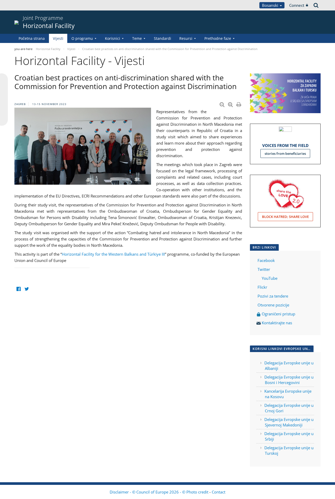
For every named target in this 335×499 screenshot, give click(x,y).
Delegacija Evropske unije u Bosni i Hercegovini (289, 379)
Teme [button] (137, 38)
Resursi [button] (185, 38)
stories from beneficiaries (285, 153)
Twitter (264, 269)
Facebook (266, 260)
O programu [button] (82, 38)
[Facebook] (18, 289)
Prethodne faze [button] (217, 38)
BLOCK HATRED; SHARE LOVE (285, 216)
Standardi (162, 38)
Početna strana (32, 38)
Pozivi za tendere (273, 296)
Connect (296, 5)
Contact (218, 492)
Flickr (261, 287)
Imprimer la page (239, 103)
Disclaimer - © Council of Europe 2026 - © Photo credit (159, 492)
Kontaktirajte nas (277, 322)
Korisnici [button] (112, 38)
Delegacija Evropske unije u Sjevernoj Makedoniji (289, 422)
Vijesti (58, 38)
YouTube (269, 278)
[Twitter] (27, 289)
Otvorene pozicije (273, 305)
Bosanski (270, 5)
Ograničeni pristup (278, 313)
